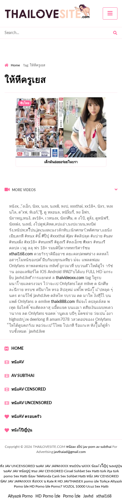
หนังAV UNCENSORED (31, 403)
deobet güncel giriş (96, 238)
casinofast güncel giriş (56, 238)
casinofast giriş (39, 309)
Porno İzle (71, 496)
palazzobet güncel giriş (24, 214)
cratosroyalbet (101, 303)
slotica (70, 256)
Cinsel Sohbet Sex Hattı (81, 471)
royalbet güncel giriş (75, 202)
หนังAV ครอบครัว (26, 417)
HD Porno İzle (47, 496)
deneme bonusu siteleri (61, 291)
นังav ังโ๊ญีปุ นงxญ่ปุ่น (106, 466)
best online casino (101, 291)
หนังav (17, 362)
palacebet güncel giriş (83, 208)
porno (10, 202)
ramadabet (14, 267)
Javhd (88, 496)
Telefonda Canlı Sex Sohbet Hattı (61, 476)
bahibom (12, 232)
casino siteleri (84, 273)
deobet (103, 244)
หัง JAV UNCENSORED (17, 466)
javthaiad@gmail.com (70, 452)
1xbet (97, 297)
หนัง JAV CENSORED (103, 476)
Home (15, 65)
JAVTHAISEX (73, 481)
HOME (17, 349)
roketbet (83, 309)
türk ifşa (106, 471)
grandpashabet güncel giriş (69, 220)
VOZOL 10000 (74, 486)
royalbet (78, 250)
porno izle (24, 202)
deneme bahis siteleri (50, 273)
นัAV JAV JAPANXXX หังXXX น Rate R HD (31, 481)
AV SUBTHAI (22, 376)
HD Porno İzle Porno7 (46, 486)
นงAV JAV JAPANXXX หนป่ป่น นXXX (63, 466)
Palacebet (73, 226)
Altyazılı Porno (20, 496)
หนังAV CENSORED (28, 389)
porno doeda (45, 202)
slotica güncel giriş (44, 208)
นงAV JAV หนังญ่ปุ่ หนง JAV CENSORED (33, 471)
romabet (64, 309)
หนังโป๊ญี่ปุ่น (21, 430)
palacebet (24, 238)
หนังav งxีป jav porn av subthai (89, 446)
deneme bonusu (103, 279)
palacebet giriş (53, 244)
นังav (31, 476)
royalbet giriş (81, 244)
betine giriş (33, 232)
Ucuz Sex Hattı (97, 486)
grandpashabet (29, 220)
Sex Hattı (20, 476)
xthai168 (104, 496)
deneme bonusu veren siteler (53, 267)
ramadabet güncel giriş (67, 214)
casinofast (95, 226)
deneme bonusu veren (47, 250)
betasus (22, 303)
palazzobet (14, 250)
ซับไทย (24, 103)
